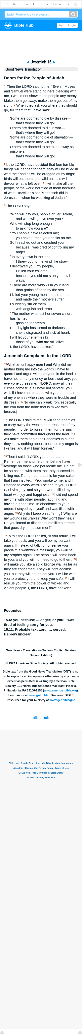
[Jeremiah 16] (77, 474)
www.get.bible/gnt (62, 700)
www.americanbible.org (60, 690)
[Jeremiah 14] (5, 474)
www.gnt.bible (38, 695)
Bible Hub (41, 718)
